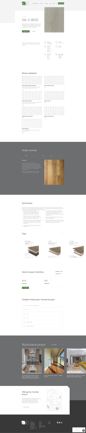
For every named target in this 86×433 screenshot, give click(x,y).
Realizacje (46, 3)
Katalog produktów (35, 3)
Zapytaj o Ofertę (61, 3)
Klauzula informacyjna (42, 426)
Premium (26, 155)
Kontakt (53, 3)
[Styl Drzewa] (25, 3)
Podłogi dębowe (32, 423)
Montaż (49, 422)
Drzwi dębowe (32, 422)
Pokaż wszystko (54, 344)
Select (35, 155)
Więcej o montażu (26, 407)
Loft (59, 155)
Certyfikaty (34, 31)
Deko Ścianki (32, 426)
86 (59, 287)
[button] (60, 345)
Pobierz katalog (77, 430)
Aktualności (40, 423)
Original (43, 155)
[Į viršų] (65, 429)
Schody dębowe (32, 424)
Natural (51, 155)
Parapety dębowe (32, 425)
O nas (50, 3)
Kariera (40, 422)
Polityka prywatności (42, 425)
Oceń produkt (25, 287)
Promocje (41, 3)
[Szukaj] (56, 3)
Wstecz (24, 16)
